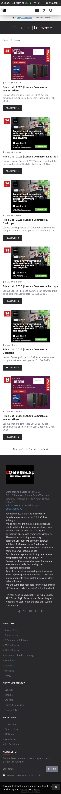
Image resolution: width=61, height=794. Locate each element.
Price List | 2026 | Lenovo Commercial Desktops (25, 221)
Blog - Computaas (24, 18)
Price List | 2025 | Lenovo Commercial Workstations (25, 417)
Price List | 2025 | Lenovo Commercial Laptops (30, 286)
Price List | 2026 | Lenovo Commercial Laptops (30, 156)
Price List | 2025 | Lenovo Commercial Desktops (25, 351)
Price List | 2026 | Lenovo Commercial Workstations (25, 89)
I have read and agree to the (24, 775)
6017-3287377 (14, 508)
